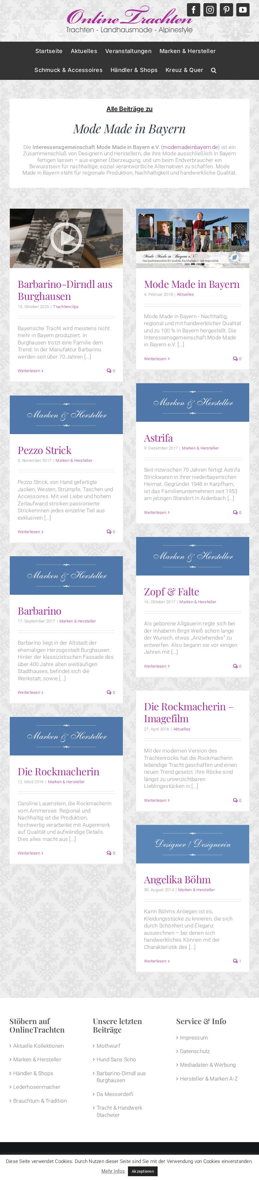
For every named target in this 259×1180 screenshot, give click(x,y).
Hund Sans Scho (116, 1059)
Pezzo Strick (44, 449)
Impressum (194, 1037)
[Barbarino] (66, 575)
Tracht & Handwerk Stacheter (119, 1111)
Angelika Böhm (177, 879)
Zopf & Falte (171, 591)
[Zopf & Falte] (192, 556)
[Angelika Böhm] (192, 844)
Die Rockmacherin (58, 771)
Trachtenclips (66, 306)
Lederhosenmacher (36, 1087)
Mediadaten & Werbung (208, 1065)
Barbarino (40, 610)
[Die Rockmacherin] (66, 736)
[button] (213, 70)
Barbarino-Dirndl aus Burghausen (65, 289)
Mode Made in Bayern (192, 283)
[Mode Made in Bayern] (192, 238)
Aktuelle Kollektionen (38, 1046)
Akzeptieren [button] (143, 1171)
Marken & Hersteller (200, 448)
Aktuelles (185, 294)
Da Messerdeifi (115, 1094)
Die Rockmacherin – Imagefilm (188, 712)
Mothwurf (108, 1046)
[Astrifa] (192, 402)
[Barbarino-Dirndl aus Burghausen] (66, 238)
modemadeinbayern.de (190, 147)
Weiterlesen (29, 370)
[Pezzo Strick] (66, 415)
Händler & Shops (33, 1073)
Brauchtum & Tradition (40, 1101)
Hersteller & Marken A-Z (209, 1079)
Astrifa (158, 437)
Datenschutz (195, 1051)
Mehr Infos (113, 1171)
